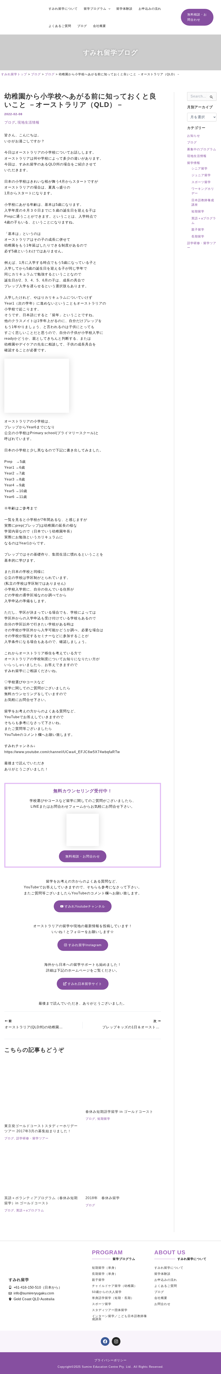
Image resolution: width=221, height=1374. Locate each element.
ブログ (9, 122)
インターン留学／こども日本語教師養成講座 (119, 1317)
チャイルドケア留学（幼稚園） (114, 1286)
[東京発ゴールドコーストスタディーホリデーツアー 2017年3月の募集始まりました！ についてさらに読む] (42, 1091)
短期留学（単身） (105, 1267)
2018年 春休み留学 (102, 1198)
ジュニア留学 (201, 175)
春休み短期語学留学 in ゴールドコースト (119, 1111)
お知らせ (193, 135)
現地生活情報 (28, 122)
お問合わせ (162, 1304)
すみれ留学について (168, 1267)
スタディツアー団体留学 (110, 1310)
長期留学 (197, 236)
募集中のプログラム (201, 149)
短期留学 (103, 1118)
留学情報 (193, 163)
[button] (108, 8)
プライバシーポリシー (110, 1360)
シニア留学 (199, 168)
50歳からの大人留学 (107, 1292)
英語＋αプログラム (30, 1210)
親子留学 (197, 229)
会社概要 (160, 1298)
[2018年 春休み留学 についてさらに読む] (123, 1170)
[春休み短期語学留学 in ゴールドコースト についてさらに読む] (123, 1084)
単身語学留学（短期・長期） (113, 1298)
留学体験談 (162, 1273)
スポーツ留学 (201, 182)
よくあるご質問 (165, 1286)
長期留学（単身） (105, 1273)
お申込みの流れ (165, 1279)
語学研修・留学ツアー (32, 1138)
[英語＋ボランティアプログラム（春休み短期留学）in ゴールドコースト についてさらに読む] (42, 1170)
